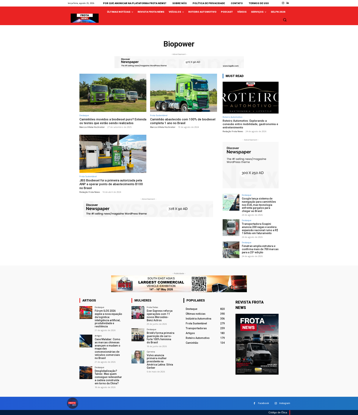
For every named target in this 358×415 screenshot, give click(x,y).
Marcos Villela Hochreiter (92, 127)
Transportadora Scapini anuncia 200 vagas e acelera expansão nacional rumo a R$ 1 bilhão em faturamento (260, 228)
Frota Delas (152, 307)
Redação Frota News (89, 192)
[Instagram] (283, 3)
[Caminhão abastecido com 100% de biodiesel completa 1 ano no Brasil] (183, 93)
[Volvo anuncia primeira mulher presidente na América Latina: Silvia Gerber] (137, 357)
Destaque (84, 115)
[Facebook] (254, 403)
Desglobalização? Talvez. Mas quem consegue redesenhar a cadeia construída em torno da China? (108, 377)
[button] (284, 19)
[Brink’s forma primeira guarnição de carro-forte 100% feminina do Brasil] (137, 334)
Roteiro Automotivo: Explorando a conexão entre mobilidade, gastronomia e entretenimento (250, 124)
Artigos (98, 336)
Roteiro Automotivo (232, 117)
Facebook (263, 403)
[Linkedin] (287, 3)
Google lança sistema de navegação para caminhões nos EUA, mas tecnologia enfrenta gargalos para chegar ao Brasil (259, 205)
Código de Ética (277, 412)
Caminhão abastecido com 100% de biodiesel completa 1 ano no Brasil (182, 121)
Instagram (284, 403)
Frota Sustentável (158, 115)
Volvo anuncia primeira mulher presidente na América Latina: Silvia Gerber (160, 361)
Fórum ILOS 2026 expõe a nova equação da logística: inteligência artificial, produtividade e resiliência (108, 318)
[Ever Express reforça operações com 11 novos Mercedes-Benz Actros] (137, 312)
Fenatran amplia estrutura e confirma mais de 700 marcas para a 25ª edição (260, 249)
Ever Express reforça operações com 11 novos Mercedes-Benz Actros (159, 315)
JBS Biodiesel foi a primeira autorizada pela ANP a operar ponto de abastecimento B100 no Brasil (111, 184)
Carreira (151, 352)
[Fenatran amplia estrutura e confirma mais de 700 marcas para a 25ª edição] (231, 249)
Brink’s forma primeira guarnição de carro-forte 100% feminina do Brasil (160, 337)
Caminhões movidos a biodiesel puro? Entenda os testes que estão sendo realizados (112, 121)
